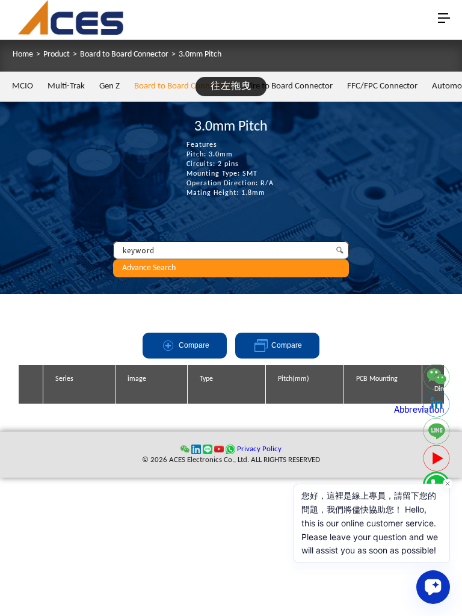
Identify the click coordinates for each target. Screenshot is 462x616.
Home (23, 55)
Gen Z (109, 86)
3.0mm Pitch (200, 55)
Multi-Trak (66, 86)
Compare (194, 345)
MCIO (22, 86)
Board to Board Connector (124, 55)
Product (56, 55)
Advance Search (149, 268)
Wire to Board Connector (288, 86)
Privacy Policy (259, 449)
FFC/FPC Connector (382, 86)
